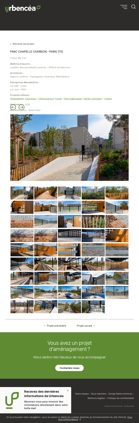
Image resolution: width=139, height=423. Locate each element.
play (79, 98)
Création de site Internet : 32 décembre (119, 406)
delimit (20, 98)
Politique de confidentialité (120, 398)
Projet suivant (84, 326)
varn (99, 98)
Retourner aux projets (23, 44)
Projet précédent (56, 326)
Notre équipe (82, 393)
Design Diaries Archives (120, 393)
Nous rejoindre (98, 393)
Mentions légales (96, 398)
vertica (50, 98)
